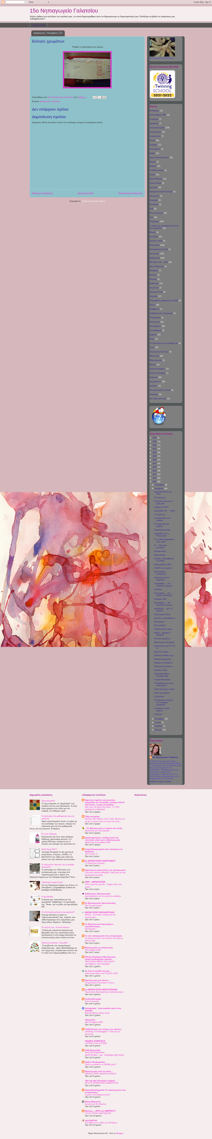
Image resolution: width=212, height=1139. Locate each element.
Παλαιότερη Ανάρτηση (130, 193)
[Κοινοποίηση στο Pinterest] (105, 97)
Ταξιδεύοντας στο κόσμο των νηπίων (103, 1029)
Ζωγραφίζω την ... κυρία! (164, 511)
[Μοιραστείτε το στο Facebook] (102, 97)
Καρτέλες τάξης (156, 241)
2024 (155, 438)
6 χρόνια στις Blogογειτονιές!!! (97, 1095)
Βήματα (153, 162)
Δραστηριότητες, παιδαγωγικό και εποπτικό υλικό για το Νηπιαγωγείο (102, 838)
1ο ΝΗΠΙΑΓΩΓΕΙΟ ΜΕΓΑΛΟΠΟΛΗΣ (101, 989)
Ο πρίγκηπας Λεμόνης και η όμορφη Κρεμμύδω (163, 702)
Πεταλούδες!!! (160, 625)
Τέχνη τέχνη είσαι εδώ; (159, 352)
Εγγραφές (154, 200)
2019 (155, 456)
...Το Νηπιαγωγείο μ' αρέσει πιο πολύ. (104, 828)
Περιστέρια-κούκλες (162, 530)
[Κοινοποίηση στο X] (99, 97)
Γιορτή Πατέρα (155, 183)
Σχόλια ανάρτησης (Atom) (93, 201)
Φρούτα (153, 364)
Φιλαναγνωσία (156, 360)
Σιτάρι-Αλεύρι (159, 555)
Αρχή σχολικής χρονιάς (159, 157)
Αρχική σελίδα (39, 25)
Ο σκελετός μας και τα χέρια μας (163, 502)
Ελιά (151, 209)
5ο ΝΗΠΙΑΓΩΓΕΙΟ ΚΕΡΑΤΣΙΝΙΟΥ (100, 861)
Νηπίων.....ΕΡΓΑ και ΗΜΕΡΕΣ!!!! (100, 1111)
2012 (155, 482)
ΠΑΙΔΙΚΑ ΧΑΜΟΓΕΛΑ (95, 1041)
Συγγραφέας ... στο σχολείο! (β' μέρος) (163, 594)
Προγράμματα (155, 326)
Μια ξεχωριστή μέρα (93, 905)
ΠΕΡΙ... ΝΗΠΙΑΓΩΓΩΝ (95, 882)
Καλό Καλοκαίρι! (92, 1001)
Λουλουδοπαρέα (93, 999)
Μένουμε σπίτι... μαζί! (159, 262)
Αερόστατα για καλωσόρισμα (97, 831)
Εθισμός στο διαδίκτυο (163, 663)
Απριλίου (159, 726)
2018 (155, 460)
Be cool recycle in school (160, 390)
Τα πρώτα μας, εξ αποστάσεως (56, 927)
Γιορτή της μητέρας (162, 693)
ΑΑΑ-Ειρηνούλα (93, 1050)
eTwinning (154, 394)
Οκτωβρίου (160, 719)
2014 (155, 474)
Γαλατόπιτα (159, 696)
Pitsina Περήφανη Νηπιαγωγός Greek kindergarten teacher (100, 958)
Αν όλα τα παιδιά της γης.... (98, 971)
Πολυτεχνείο (155, 322)
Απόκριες (153, 145)
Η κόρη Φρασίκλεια (162, 680)
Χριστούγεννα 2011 (162, 614)
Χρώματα (56, 101)
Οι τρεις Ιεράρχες (49, 834)
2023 (155, 441)
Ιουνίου (158, 722)
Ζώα (151, 217)
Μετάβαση (154, 271)
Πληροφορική (155, 317)
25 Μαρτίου (154, 111)
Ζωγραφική (154, 221)
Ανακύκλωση (155, 136)
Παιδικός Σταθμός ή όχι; (164, 655)
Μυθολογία (154, 283)
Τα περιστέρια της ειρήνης (161, 525)
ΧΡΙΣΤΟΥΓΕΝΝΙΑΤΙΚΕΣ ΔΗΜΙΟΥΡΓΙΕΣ (102, 1083)
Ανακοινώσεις (155, 132)
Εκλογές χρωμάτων (162, 638)
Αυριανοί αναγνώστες (163, 666)
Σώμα (152, 339)
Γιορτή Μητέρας (156, 179)
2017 (155, 463)
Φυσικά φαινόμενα (157, 369)
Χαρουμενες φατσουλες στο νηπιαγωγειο (105, 870)
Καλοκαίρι (154, 236)
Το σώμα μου (159, 514)
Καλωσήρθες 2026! (93, 950)
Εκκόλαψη (154, 204)
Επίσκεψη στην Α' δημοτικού (161, 578)
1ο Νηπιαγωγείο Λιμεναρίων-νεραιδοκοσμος (99, 925)
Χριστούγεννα (155, 381)
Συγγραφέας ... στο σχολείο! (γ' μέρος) (163, 584)
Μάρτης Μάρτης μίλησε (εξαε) (97, 1013)
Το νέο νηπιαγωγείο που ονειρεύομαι (103, 936)
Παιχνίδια (153, 296)
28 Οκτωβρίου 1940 (158, 115)
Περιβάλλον (154, 309)
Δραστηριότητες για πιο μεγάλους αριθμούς (103, 896)
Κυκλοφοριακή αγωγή (159, 249)
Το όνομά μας (160, 498)
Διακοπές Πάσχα (161, 652)
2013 (155, 478)
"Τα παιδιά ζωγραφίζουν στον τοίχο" (164, 540)
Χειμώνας (154, 377)
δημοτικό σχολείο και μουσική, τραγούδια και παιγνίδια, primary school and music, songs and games (104, 802)
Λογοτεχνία (154, 254)
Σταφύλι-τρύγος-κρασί (163, 629)
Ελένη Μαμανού (93, 1102)
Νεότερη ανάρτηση (42, 193)
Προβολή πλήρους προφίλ (160, 781)
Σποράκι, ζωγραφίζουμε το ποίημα (164, 559)
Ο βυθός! (158, 589)
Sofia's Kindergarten (95, 1062)
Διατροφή (153, 187)
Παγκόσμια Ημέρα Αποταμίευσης (161, 675)
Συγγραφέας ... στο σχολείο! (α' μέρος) (163, 604)
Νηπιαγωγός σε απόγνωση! (99, 947)
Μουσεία (153, 275)
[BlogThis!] (96, 97)
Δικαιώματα (154, 196)
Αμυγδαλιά (154, 123)
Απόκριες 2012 (160, 599)
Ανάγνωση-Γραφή (157, 128)
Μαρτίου (158, 730)
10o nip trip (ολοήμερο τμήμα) (100, 1080)
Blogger (119, 1133)
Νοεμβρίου (159, 488)
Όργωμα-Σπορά (156, 292)
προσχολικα (91, 1120)
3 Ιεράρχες (154, 119)
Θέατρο (153, 232)
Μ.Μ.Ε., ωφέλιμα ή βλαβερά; (162, 634)
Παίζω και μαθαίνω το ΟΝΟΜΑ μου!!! (100, 1064)
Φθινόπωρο (154, 356)
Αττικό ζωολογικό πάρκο (164, 689)
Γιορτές (152, 175)
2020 (155, 452)
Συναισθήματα (156, 330)
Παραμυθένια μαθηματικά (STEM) (164, 300)
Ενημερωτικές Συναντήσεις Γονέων (99, 983)
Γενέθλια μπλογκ (157, 170)
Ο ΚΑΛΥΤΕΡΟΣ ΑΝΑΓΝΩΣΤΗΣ (98, 1113)
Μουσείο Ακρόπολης (162, 659)
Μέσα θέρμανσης (157, 266)
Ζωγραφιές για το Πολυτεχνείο (161, 534)
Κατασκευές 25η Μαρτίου (95, 1104)
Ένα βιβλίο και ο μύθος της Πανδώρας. (101, 1123)
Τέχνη (152, 347)
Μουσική (153, 279)
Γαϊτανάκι (158, 714)
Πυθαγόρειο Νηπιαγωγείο (97, 894)
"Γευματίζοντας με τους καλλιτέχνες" (163, 684)
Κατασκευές (45, 101)
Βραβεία (153, 166)
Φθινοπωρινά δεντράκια (164, 642)
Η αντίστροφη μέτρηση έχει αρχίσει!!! (58, 912)
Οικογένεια (154, 288)
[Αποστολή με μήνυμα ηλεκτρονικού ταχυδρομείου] (94, 97)
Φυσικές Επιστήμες (158, 373)
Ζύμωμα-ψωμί (160, 551)
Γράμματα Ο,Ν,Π (161, 507)
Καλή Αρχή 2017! (49, 849)
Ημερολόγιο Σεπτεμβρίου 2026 (97, 842)
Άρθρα (152, 153)
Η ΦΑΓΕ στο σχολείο (163, 568)
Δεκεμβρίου (160, 485)
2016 (155, 467)
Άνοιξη (152, 140)
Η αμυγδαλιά (47, 896)
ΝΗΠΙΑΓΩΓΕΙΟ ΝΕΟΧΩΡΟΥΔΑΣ (100, 912)
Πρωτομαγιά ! (90, 929)
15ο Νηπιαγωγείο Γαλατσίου (64, 11)
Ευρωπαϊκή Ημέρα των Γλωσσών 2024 (101, 973)
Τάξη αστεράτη (92, 816)
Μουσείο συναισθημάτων (164, 618)
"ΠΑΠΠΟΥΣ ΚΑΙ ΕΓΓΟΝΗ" (96, 1043)
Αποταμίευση (155, 149)
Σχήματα (153, 334)
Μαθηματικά (155, 258)
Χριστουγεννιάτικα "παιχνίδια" (55, 943)
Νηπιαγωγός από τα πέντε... (99, 1071)
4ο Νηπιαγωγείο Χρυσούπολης (100, 903)
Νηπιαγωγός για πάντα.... (97, 980)
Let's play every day (158, 398)
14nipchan (90, 1020)
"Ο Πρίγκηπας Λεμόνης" (95, 863)
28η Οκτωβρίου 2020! (94, 1022)
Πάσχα (152, 305)
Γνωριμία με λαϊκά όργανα (161, 709)
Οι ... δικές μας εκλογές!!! (160, 546)
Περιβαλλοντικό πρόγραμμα (161, 313)
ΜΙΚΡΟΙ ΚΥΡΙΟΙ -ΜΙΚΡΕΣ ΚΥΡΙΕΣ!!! (100, 1074)
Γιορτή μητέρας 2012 (162, 564)
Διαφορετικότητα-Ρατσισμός (161, 192)
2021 (155, 449)
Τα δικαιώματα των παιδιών (162, 519)
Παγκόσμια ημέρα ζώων (52, 882)
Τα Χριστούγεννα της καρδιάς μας (164, 343)
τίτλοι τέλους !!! (91, 854)
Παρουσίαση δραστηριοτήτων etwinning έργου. (104, 992)
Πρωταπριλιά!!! (48, 801)
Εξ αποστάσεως (156, 213)
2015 (155, 471)
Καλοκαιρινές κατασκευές (160, 573)
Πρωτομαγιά (159, 622)
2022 (155, 445)
